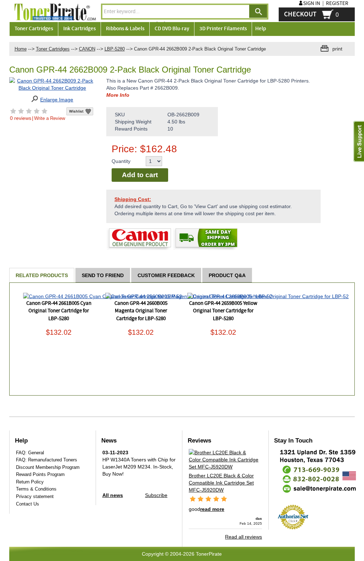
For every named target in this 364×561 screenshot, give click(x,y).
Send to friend (103, 275)
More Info (117, 95)
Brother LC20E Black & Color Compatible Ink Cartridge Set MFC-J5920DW (221, 483)
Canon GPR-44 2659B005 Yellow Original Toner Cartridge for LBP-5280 (223, 311)
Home (21, 49)
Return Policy (30, 482)
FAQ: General (30, 452)
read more (212, 509)
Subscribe (156, 495)
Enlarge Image (56, 99)
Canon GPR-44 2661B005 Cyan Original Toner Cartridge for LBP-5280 (58, 311)
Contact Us (27, 504)
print (337, 49)
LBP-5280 (115, 49)
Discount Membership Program (48, 467)
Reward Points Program (40, 474)
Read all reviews (243, 537)
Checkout (300, 14)
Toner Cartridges (53, 49)
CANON (87, 49)
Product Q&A (227, 275)
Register (337, 3)
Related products (42, 275)
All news (112, 495)
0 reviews (20, 118)
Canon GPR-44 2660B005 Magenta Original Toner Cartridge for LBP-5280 (140, 311)
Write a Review (49, 118)
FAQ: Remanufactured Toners (46, 459)
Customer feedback (166, 275)
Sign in (311, 3)
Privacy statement (35, 496)
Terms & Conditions (36, 489)
